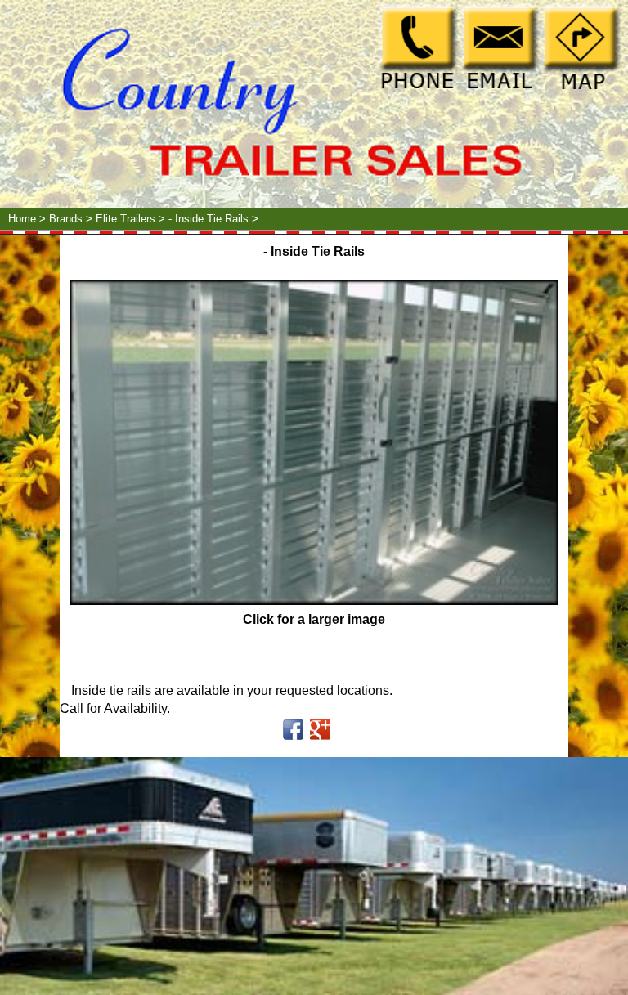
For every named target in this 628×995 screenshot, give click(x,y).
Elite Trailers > (132, 219)
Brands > (72, 219)
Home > (28, 219)
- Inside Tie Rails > (215, 219)
